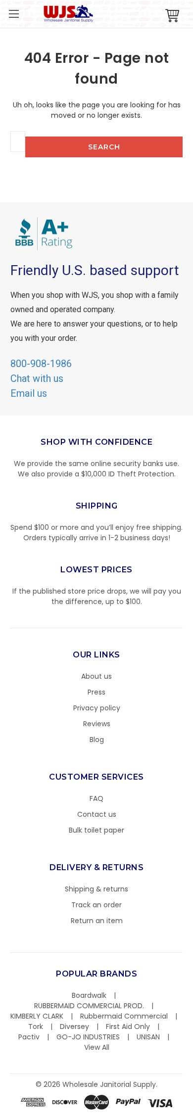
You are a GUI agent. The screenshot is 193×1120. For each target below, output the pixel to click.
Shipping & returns (96, 889)
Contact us (96, 814)
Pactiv (29, 1037)
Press (96, 692)
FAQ (96, 798)
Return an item (97, 921)
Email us (28, 393)
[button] (192, 1115)
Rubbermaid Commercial (124, 1016)
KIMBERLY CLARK (36, 1016)
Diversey (74, 1026)
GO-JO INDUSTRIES (88, 1037)
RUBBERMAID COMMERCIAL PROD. (89, 1006)
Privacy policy (96, 708)
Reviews (96, 724)
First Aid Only (128, 1026)
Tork (35, 1026)
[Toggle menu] (13, 13)
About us (96, 676)
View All (96, 1047)
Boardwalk (89, 995)
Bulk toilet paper (96, 830)
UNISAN (148, 1037)
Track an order (96, 905)
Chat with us (36, 378)
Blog (97, 740)
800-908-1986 (41, 364)
